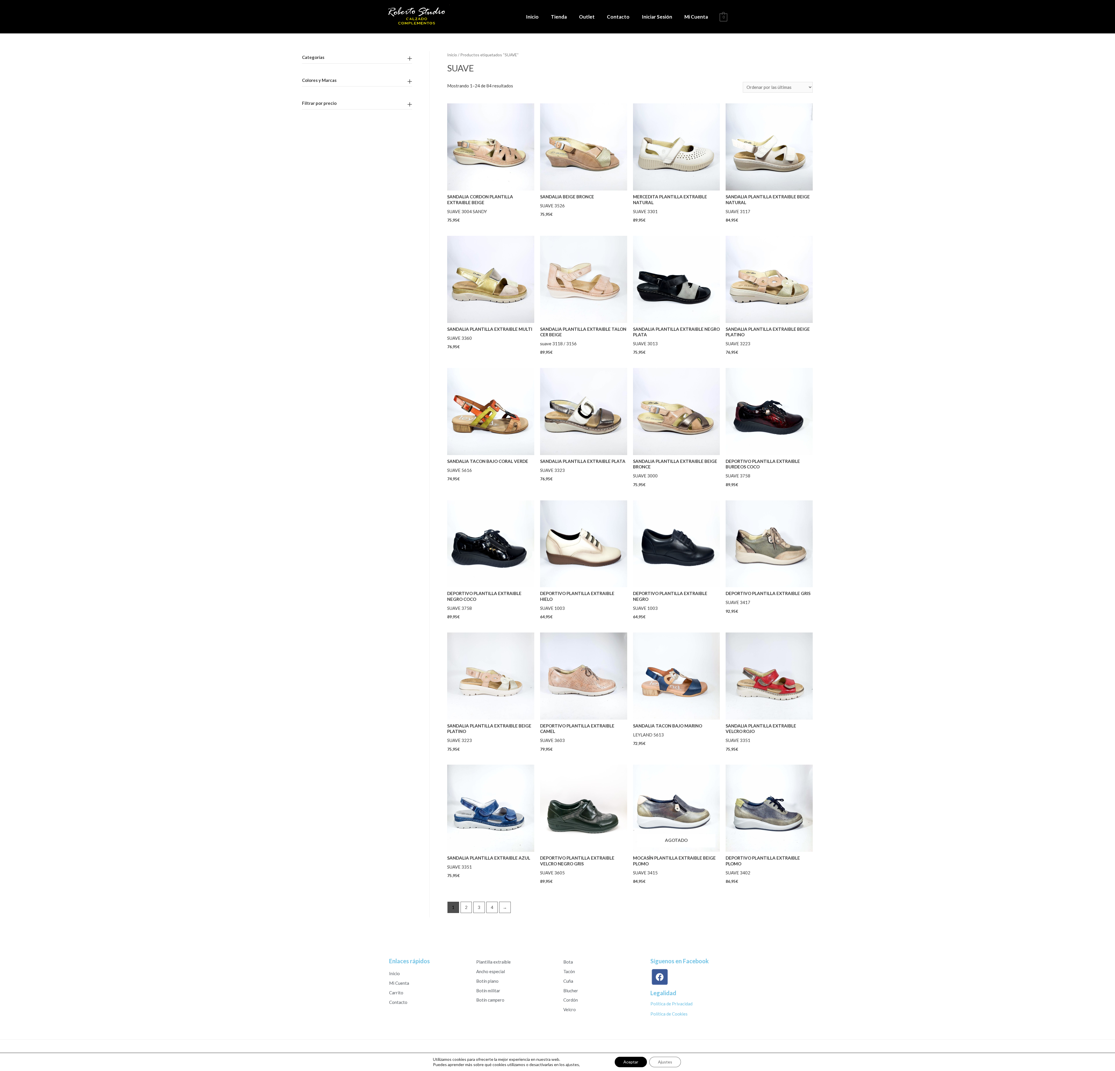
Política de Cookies (669, 1013)
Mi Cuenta (696, 17)
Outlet (587, 17)
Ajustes (665, 1061)
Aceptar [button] (630, 1061)
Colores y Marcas (319, 80)
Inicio (532, 17)
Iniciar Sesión (657, 17)
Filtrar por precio (319, 103)
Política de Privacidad (671, 1003)
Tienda (559, 17)
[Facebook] (660, 976)
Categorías (313, 57)
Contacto (618, 17)
